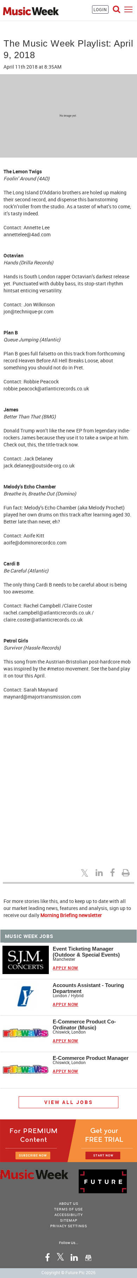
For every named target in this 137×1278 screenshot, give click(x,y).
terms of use (68, 1209)
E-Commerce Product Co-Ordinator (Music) (84, 1024)
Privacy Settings (68, 1225)
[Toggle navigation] (128, 9)
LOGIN (100, 9)
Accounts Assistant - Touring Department (88, 988)
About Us (68, 1203)
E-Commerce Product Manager (91, 1058)
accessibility (68, 1214)
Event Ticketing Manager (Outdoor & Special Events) (86, 952)
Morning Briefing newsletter (71, 915)
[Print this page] (127, 872)
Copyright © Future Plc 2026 (68, 1272)
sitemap (68, 1220)
